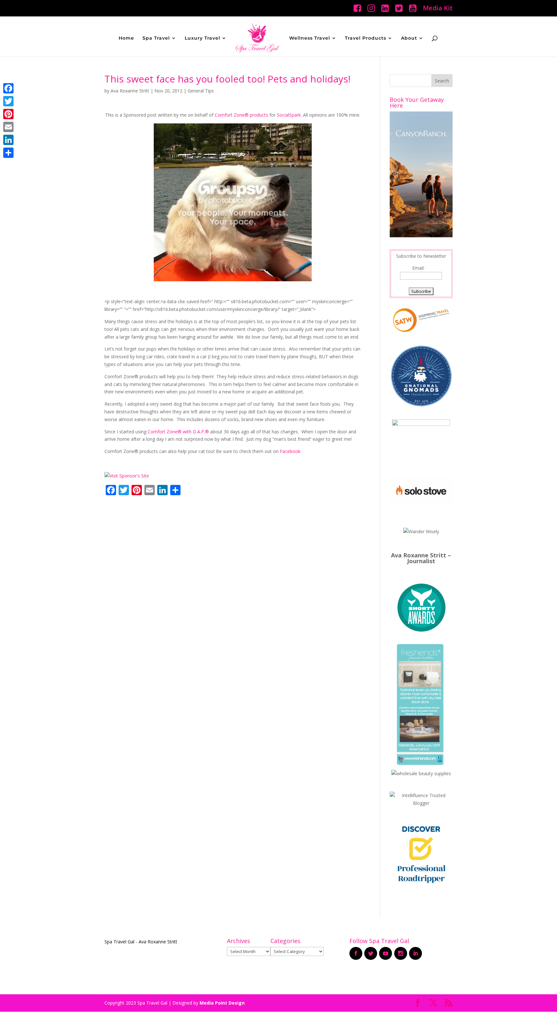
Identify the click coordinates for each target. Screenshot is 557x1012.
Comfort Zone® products (241, 115)
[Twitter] (8, 101)
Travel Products (365, 38)
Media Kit (438, 8)
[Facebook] (8, 88)
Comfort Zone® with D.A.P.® (178, 432)
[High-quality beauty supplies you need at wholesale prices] (421, 773)
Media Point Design (222, 1003)
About (409, 38)
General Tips (201, 91)
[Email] (8, 126)
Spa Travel (156, 38)
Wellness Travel (309, 38)
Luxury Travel (202, 38)
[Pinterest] (8, 114)
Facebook (290, 451)
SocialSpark (289, 115)
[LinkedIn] (8, 139)
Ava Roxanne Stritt (130, 91)
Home (126, 38)
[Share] (8, 152)
